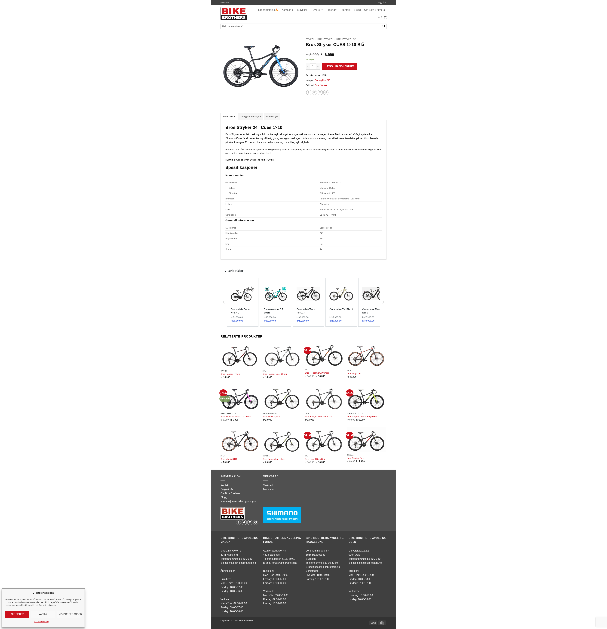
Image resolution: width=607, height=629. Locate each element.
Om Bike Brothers (374, 10)
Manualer (268, 489)
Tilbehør (331, 10)
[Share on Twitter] (314, 92)
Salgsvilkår (227, 489)
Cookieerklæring (41, 621)
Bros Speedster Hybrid (274, 459)
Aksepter (17, 614)
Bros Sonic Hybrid (271, 416)
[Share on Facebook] (308, 92)
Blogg (357, 10)
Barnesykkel (325, 39)
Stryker (323, 85)
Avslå (43, 614)
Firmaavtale (225, 2)
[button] (382, 17)
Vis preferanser (70, 614)
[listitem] (242, 302)
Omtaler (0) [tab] (272, 116)
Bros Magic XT (354, 373)
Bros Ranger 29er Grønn (275, 374)
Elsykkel (302, 10)
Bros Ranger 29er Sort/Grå (318, 416)
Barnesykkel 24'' (346, 39)
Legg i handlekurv (339, 66)
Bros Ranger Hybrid (230, 374)
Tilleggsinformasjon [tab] (250, 116)
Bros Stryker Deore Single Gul (362, 416)
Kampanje (288, 10)
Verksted (268, 485)
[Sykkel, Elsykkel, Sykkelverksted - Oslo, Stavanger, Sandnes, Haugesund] (234, 13)
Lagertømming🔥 (268, 10)
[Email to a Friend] (320, 92)
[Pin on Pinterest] (325, 92)
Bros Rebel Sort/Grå (315, 459)
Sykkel (317, 10)
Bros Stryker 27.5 (355, 458)
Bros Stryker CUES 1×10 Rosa (236, 416)
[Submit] (383, 26)
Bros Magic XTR (229, 459)
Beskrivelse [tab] (229, 116)
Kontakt (345, 10)
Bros (317, 85)
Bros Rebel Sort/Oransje (317, 373)
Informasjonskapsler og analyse (238, 501)
